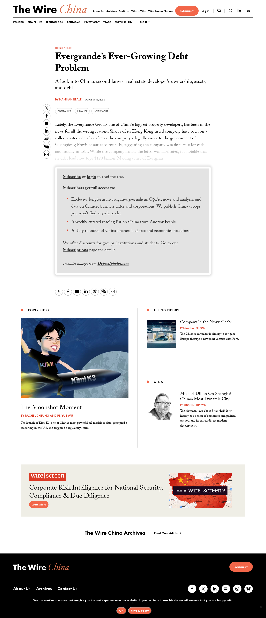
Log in (205, 11)
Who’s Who (138, 11)
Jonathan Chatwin (194, 405)
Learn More (39, 504)
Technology (54, 22)
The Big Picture (63, 48)
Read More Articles (166, 533)
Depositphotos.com (113, 264)
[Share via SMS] (46, 123)
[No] (261, 607)
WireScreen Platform (161, 11)
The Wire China (50, 9)
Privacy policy (140, 611)
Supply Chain (123, 22)
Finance (82, 111)
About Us (98, 11)
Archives (111, 11)
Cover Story (39, 310)
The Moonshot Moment (51, 408)
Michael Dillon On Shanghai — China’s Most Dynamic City (208, 397)
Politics (18, 22)
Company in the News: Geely (205, 322)
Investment (92, 22)
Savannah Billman (194, 328)
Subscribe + (187, 10)
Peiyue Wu (65, 416)
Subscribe (72, 177)
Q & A (158, 382)
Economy (73, 22)
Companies (34, 22)
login (91, 177)
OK (121, 611)
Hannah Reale (70, 99)
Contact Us (67, 588)
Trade (107, 22)
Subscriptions (75, 250)
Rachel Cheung (37, 416)
